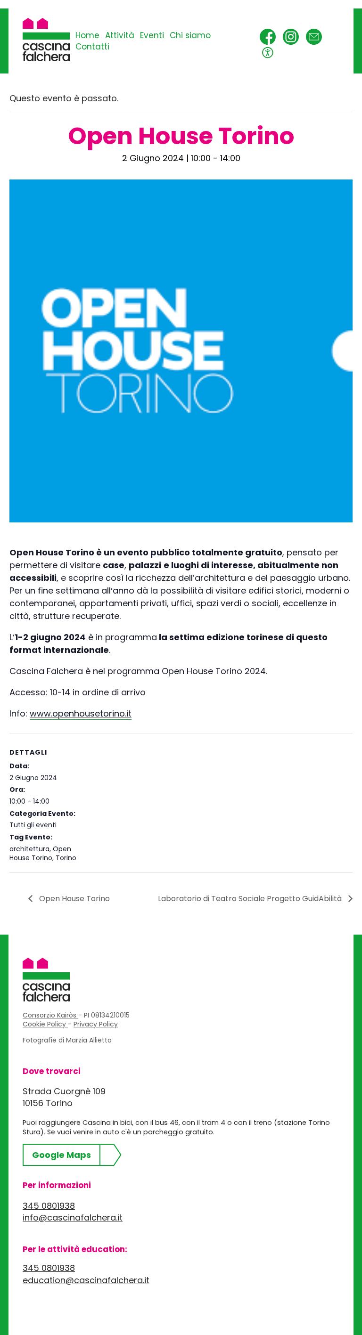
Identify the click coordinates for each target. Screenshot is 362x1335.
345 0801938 (49, 1206)
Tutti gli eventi (33, 825)
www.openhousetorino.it (81, 713)
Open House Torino (40, 853)
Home (87, 35)
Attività (119, 35)
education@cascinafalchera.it (86, 1280)
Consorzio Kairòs (50, 1015)
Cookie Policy (45, 1024)
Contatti (92, 46)
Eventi (152, 35)
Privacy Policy (96, 1024)
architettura (29, 849)
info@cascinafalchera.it (73, 1217)
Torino (66, 858)
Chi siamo (190, 35)
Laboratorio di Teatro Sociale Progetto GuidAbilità (251, 898)
